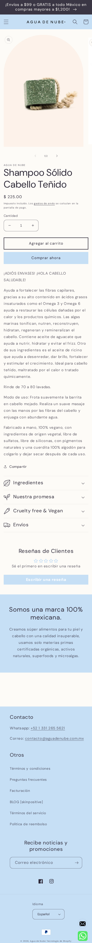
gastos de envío (44, 203)
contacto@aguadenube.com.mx (54, 738)
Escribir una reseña (46, 579)
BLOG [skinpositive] (26, 802)
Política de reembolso (28, 824)
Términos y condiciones (30, 768)
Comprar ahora (46, 257)
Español (44, 914)
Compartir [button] (17, 466)
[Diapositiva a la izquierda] (35, 155)
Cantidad (11, 216)
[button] (6, 21)
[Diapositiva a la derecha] (57, 155)
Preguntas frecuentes (28, 779)
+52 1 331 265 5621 (48, 728)
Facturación (20, 790)
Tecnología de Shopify (59, 941)
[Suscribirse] (76, 863)
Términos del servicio (28, 813)
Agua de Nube (38, 941)
